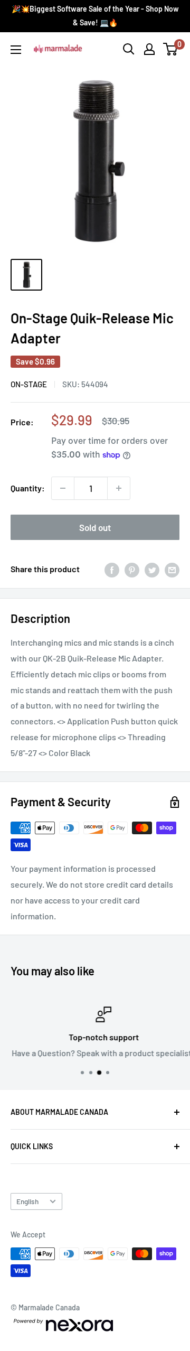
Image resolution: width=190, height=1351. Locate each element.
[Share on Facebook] (111, 569)
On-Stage (29, 384)
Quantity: (28, 488)
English (27, 1201)
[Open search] (129, 49)
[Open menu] (16, 49)
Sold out (95, 527)
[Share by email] (172, 569)
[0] (170, 49)
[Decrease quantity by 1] (63, 488)
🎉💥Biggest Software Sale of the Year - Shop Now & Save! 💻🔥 (95, 15)
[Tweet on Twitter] (152, 569)
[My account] (149, 49)
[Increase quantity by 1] (119, 488)
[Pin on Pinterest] (132, 569)
